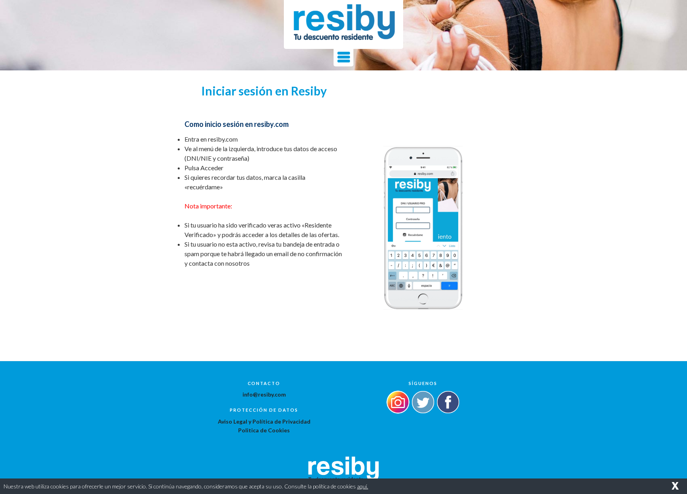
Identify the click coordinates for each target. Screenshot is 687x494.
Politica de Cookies (264, 430)
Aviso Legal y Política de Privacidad (264, 421)
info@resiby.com (264, 394)
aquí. (362, 486)
